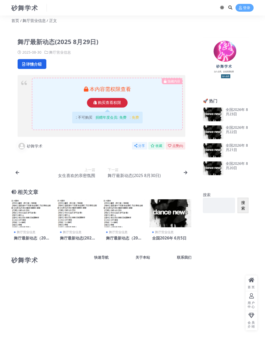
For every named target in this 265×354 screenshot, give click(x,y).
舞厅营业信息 (34, 20)
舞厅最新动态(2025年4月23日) (77, 240)
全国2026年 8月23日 (237, 111)
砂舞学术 (34, 145)
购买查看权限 (109, 103)
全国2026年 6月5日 (169, 237)
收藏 (159, 146)
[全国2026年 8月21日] (213, 150)
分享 (141, 146)
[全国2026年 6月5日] (171, 213)
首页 (15, 20)
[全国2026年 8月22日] (213, 132)
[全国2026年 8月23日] (213, 114)
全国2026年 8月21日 (237, 147)
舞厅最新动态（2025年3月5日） (124, 240)
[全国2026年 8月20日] (213, 168)
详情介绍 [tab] (34, 64)
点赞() (177, 146)
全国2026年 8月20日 (237, 165)
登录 (246, 8)
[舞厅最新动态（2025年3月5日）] (124, 213)
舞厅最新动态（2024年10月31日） (32, 240)
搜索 (207, 194)
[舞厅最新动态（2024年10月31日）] (32, 213)
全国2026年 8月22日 (237, 129)
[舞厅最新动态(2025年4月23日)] (78, 213)
